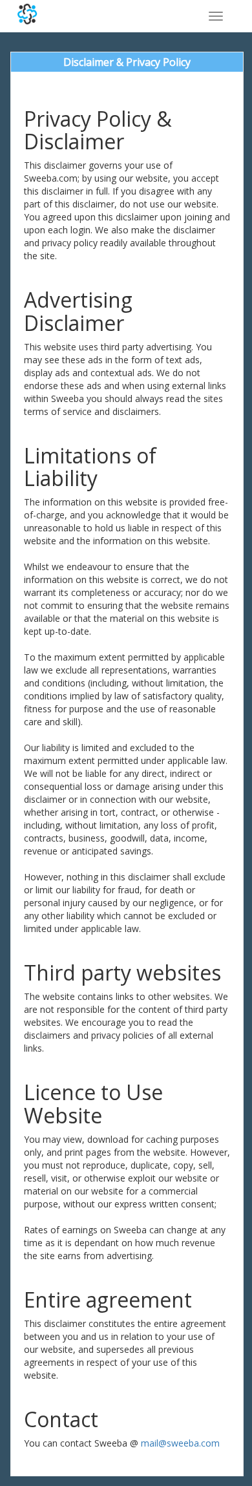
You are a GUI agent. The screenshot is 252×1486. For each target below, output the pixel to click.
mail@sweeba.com (180, 1443)
